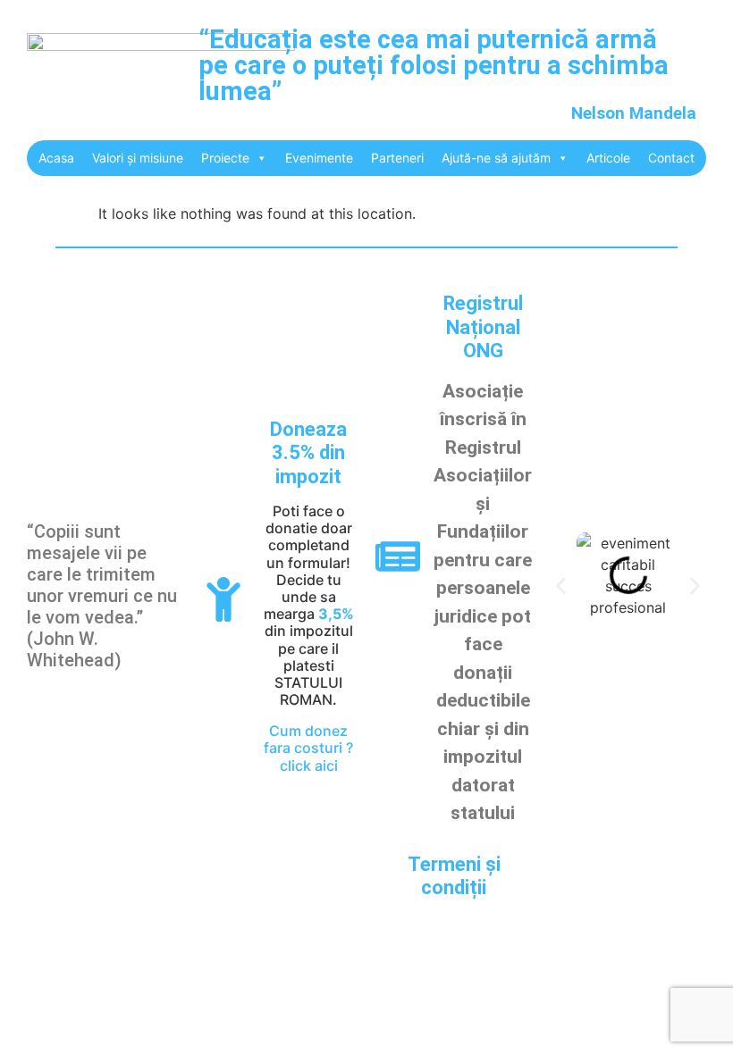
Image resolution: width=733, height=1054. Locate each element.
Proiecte (225, 157)
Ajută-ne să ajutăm (496, 157)
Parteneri (397, 157)
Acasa (56, 157)
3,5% (336, 614)
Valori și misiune (137, 157)
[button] (561, 586)
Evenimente (319, 157)
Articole (608, 157)
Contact (671, 157)
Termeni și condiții (454, 876)
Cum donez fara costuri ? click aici (308, 748)
